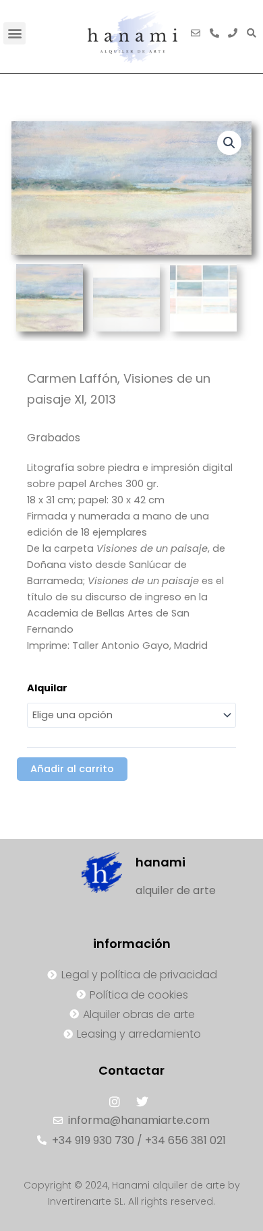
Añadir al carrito (72, 769)
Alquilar (47, 688)
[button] (14, 33)
